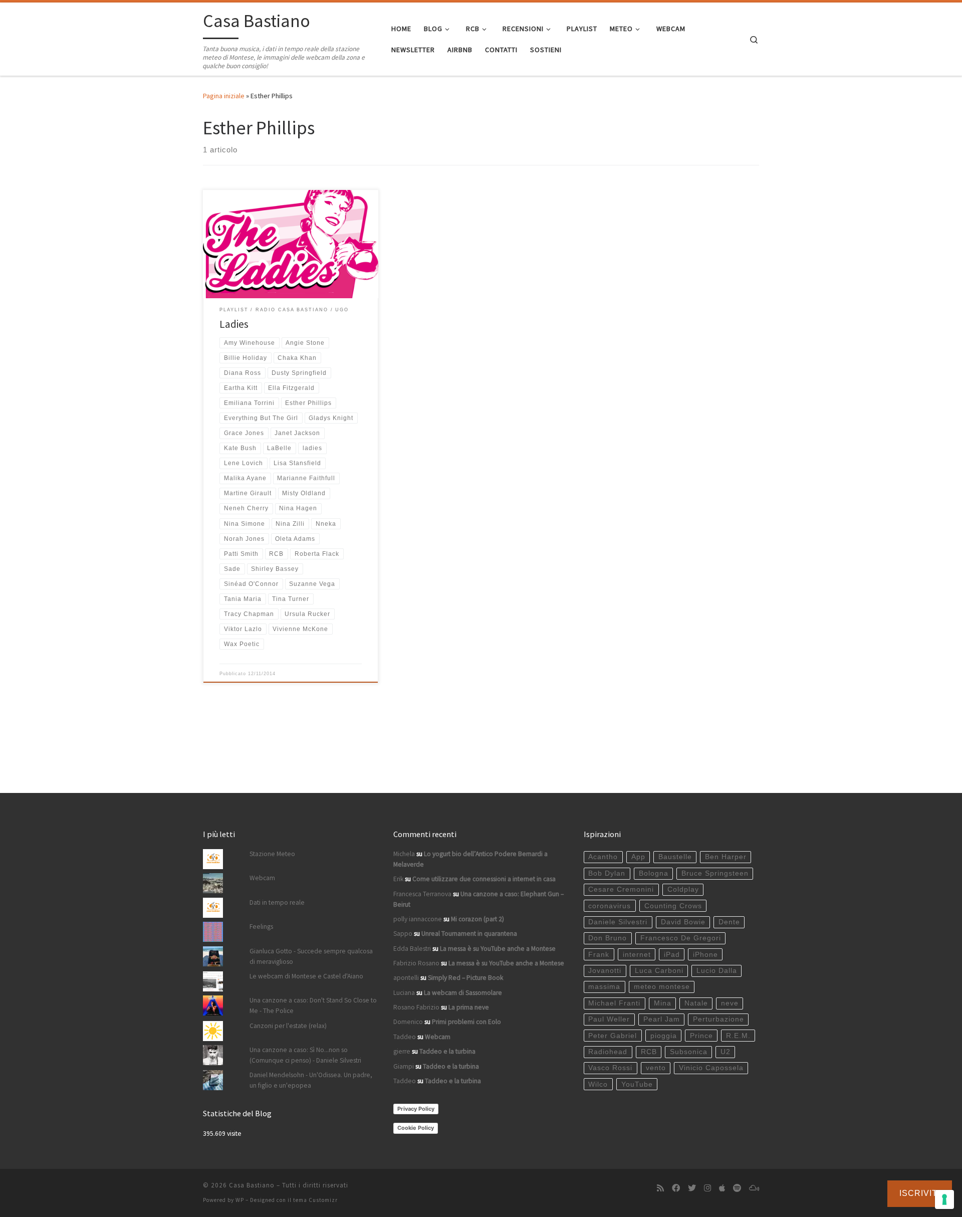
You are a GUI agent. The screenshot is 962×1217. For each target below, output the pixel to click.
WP (239, 1199)
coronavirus (609, 906)
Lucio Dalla (716, 970)
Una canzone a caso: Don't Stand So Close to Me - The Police (313, 1005)
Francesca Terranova (422, 894)
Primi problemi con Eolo (466, 1022)
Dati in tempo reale (277, 902)
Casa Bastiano (252, 1185)
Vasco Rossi (610, 1068)
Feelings (261, 926)
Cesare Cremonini (621, 889)
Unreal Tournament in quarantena (469, 933)
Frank (598, 954)
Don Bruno (607, 938)
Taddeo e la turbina (447, 1051)
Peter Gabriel (612, 1036)
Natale (696, 1003)
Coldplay (683, 889)
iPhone (705, 954)
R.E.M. (738, 1036)
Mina (662, 1003)
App (638, 857)
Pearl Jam (661, 1019)
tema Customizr (315, 1199)
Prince (701, 1036)
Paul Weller (609, 1019)
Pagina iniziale (224, 95)
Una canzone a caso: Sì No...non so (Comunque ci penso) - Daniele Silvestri (305, 1055)
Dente (729, 922)
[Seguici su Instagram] (707, 1188)
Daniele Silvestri (617, 922)
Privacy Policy (415, 1108)
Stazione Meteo (272, 854)
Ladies (234, 324)
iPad (672, 954)
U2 (725, 1052)
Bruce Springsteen (715, 873)
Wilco (598, 1084)
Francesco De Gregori (680, 938)
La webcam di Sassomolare (463, 992)
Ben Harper (726, 857)
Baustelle (675, 857)
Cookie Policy (415, 1127)
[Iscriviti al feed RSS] (660, 1188)
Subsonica (688, 1052)
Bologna (653, 873)
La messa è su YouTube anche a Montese (498, 948)
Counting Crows (673, 906)
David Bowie (683, 922)
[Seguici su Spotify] (737, 1188)
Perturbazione (718, 1019)
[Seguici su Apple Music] (722, 1188)
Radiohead (607, 1052)
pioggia (663, 1036)
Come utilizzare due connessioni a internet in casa (484, 879)
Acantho (603, 857)
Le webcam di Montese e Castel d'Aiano (306, 976)
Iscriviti (919, 1193)
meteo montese (662, 986)
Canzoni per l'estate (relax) (288, 1026)
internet (637, 954)
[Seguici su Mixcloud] (754, 1188)
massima (604, 986)
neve (730, 1003)
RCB (649, 1052)
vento (656, 1068)
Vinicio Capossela (711, 1068)
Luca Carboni (659, 970)
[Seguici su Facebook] (676, 1188)
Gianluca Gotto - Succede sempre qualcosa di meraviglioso (311, 956)
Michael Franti (614, 1003)
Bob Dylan (606, 873)
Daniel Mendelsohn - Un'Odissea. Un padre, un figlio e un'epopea (311, 1080)
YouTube (637, 1084)
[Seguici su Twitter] (692, 1188)
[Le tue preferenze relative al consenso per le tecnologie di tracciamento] (944, 1199)
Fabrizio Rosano (416, 963)
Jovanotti (604, 970)
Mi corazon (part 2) (477, 919)
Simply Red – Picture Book (465, 977)
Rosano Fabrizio (416, 1007)
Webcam (262, 878)
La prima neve (468, 1007)
